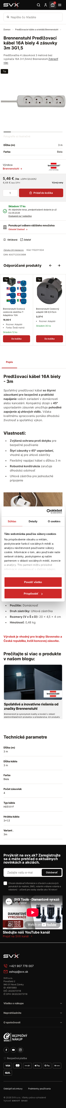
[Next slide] (58, 265)
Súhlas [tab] (12, 521)
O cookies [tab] (54, 521)
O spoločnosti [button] (12, 1022)
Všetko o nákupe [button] (14, 1003)
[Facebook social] (6, 1050)
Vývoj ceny (57, 182)
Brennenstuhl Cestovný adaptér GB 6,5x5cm (47, 310)
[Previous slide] (50, 265)
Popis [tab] (9, 361)
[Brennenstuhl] (54, 166)
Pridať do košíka (43, 192)
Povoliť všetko (33, 581)
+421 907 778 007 (21, 966)
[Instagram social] (20, 1050)
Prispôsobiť (31, 593)
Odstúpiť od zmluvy (13, 1088)
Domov (7, 29)
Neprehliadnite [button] (12, 1012)
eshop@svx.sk (18, 971)
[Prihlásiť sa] (45, 5)
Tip (4, 71)
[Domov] (12, 5)
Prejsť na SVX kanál (16, 936)
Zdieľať (27, 239)
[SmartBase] (19, 1100)
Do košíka (16, 338)
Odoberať (51, 872)
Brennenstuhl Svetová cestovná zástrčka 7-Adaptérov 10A (14, 311)
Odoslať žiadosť (16, 229)
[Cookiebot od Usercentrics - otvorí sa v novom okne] (47, 511)
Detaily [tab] (33, 521)
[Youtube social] (13, 1050)
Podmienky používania (39, 1088)
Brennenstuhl (11, 168)
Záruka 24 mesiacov (14, 250)
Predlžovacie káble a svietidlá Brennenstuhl (37, 29)
